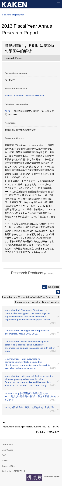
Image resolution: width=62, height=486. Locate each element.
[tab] (32, 272)
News (4, 460)
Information (7, 444)
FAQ (4, 455)
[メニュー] (58, 4)
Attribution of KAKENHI (13, 471)
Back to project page (13, 14)
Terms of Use (8, 466)
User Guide (7, 450)
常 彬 (7, 110)
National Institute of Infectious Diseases (24, 95)
